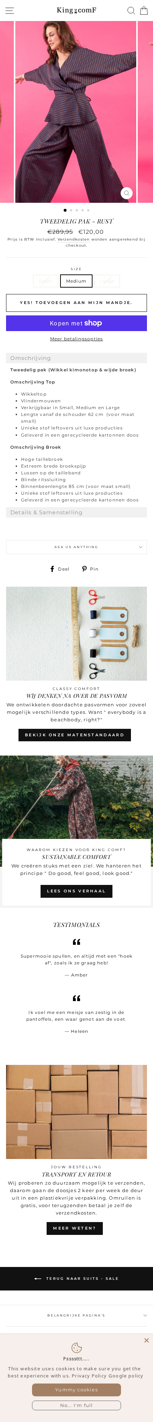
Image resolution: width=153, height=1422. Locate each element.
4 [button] (83, 211)
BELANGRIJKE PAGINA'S (76, 1315)
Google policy (126, 1375)
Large (107, 281)
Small (46, 281)
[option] (76, 112)
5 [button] (89, 211)
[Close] (146, 1340)
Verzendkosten (74, 239)
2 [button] (72, 211)
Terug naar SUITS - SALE (81, 1278)
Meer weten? (74, 1228)
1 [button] (65, 210)
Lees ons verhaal (76, 890)
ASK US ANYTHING (76, 547)
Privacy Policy (89, 1375)
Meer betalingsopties (76, 338)
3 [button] (77, 211)
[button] (76, 358)
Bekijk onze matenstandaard (75, 734)
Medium (76, 281)
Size (76, 269)
